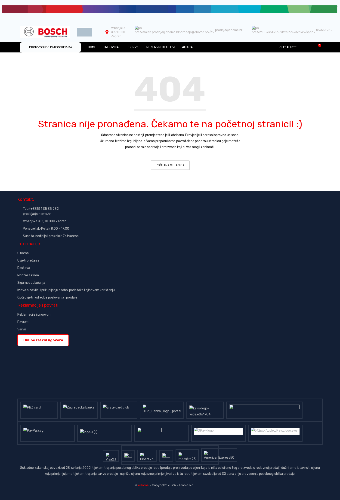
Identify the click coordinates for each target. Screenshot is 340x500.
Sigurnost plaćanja (31, 283)
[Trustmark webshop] (52, 349)
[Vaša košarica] (317, 47)
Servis (22, 329)
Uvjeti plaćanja (28, 260)
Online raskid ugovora (43, 340)
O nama (23, 253)
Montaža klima (28, 275)
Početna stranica (170, 165)
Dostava (23, 268)
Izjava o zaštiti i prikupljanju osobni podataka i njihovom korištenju (66, 290)
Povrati (22, 322)
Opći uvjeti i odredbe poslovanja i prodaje (47, 297)
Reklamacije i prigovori (33, 315)
